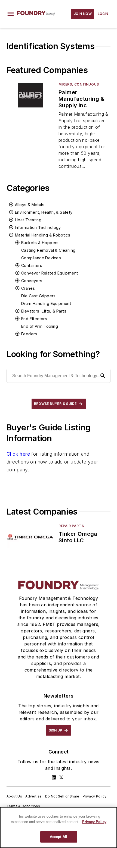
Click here (18, 454)
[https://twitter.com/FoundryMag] (61, 777)
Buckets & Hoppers (40, 242)
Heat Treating (28, 219)
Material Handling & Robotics (42, 235)
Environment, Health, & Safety (44, 212)
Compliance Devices (41, 258)
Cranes (28, 288)
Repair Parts (71, 526)
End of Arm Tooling (39, 326)
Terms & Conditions (23, 806)
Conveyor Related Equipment (49, 273)
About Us (14, 796)
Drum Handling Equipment (46, 303)
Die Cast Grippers (38, 296)
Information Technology (38, 227)
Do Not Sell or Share (62, 796)
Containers (31, 265)
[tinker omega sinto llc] (30, 537)
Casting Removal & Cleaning (48, 250)
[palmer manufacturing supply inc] (30, 95)
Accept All (58, 837)
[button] (11, 14)
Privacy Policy (95, 796)
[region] (58, 827)
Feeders (29, 334)
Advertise (33, 796)
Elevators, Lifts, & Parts (43, 311)
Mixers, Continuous (79, 84)
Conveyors (31, 280)
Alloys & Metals (29, 204)
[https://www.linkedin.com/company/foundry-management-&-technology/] (54, 777)
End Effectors (34, 318)
